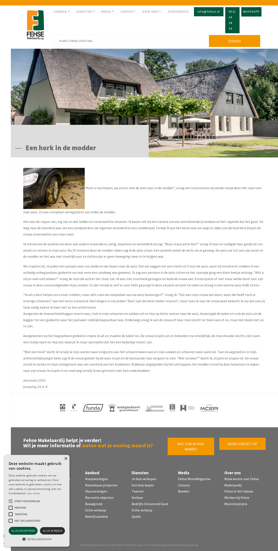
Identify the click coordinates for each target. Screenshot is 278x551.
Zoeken (234, 41)
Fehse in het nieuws (238, 491)
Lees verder (33, 493)
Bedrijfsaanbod (96, 516)
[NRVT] (172, 408)
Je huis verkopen (144, 479)
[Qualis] (74, 408)
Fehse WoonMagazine (194, 479)
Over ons (150, 11)
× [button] (65, 458)
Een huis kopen (143, 485)
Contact (128, 11)
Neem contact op (242, 444)
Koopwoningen (96, 479)
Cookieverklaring (177, 545)
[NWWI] (154, 408)
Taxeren (138, 491)
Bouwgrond (93, 504)
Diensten (84, 11)
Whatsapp (251, 11)
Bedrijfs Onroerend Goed (150, 504)
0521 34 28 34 (232, 20)
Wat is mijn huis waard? (190, 446)
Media (106, 11)
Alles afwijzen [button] (52, 530)
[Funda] (93, 408)
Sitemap (193, 545)
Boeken (183, 491)
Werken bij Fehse (236, 497)
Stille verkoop (95, 510)
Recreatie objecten (99, 497)
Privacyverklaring (155, 545)
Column (184, 485)
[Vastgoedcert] (124, 408)
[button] (10, 501)
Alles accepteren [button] (23, 530)
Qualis (136, 516)
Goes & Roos (101, 545)
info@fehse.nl (208, 11)
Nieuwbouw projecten (101, 485)
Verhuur (137, 497)
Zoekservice (178, 11)
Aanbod (60, 11)
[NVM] (62, 408)
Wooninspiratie (235, 504)
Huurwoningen (96, 491)
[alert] (37, 501)
